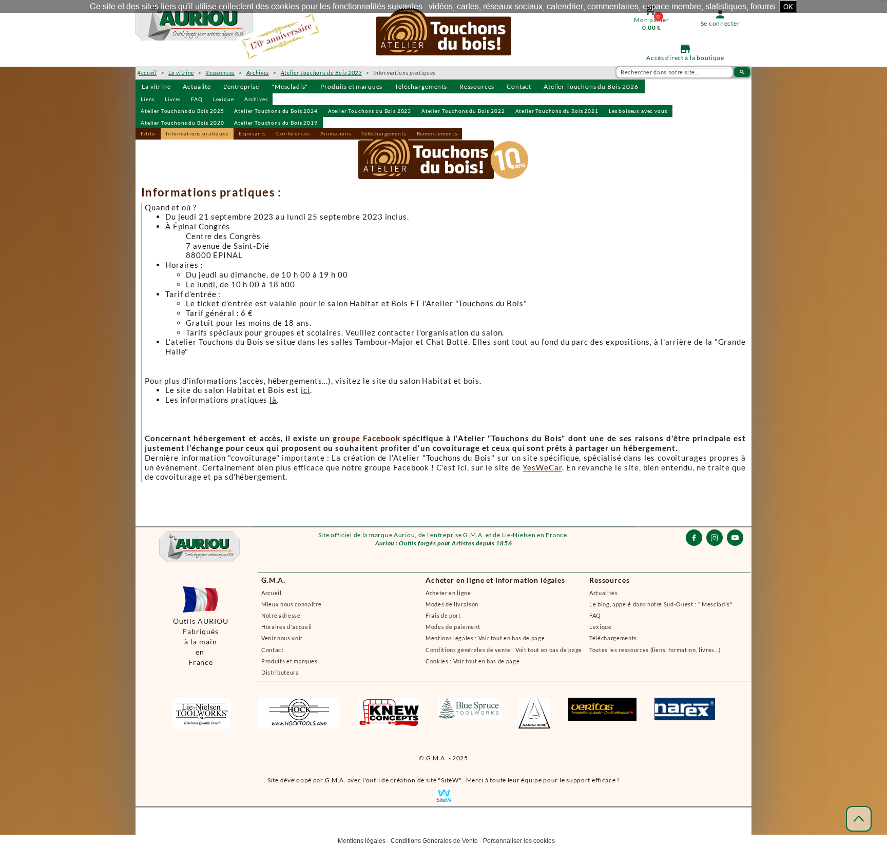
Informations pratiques (197, 133)
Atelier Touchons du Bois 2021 (557, 111)
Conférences (293, 133)
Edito (148, 133)
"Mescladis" (290, 86)
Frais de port (443, 615)
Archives (256, 99)
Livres (173, 99)
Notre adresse (281, 615)
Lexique (223, 99)
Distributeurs (280, 672)
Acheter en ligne (448, 592)
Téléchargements (421, 86)
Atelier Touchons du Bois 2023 (369, 111)
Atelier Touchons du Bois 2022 (463, 111)
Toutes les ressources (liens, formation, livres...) (655, 649)
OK (788, 7)
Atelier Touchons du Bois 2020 (182, 123)
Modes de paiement (453, 626)
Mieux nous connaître (291, 604)
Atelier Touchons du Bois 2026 (591, 86)
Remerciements (437, 133)
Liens (148, 99)
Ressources (476, 86)
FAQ (197, 99)
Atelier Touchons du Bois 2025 (182, 111)
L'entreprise (241, 86)
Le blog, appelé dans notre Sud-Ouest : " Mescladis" (660, 604)
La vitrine (156, 86)
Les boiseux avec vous (638, 111)
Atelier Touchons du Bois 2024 (275, 111)
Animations (335, 133)
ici (305, 390)
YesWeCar (542, 467)
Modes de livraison (452, 604)
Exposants (252, 133)
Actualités (603, 592)
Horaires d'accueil (286, 626)
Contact (519, 86)
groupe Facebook (366, 438)
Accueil (271, 592)
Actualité (197, 86)
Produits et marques (351, 86)
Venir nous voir (282, 638)
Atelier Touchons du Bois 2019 (275, 123)
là (273, 399)
